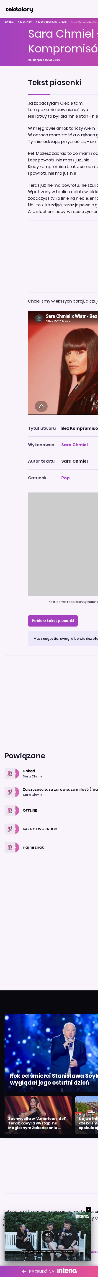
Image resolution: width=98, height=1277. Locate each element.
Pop (64, 22)
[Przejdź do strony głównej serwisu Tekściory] (19, 9)
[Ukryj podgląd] (88, 1209)
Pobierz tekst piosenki (53, 620)
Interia (9, 22)
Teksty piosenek (46, 22)
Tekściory (25, 22)
